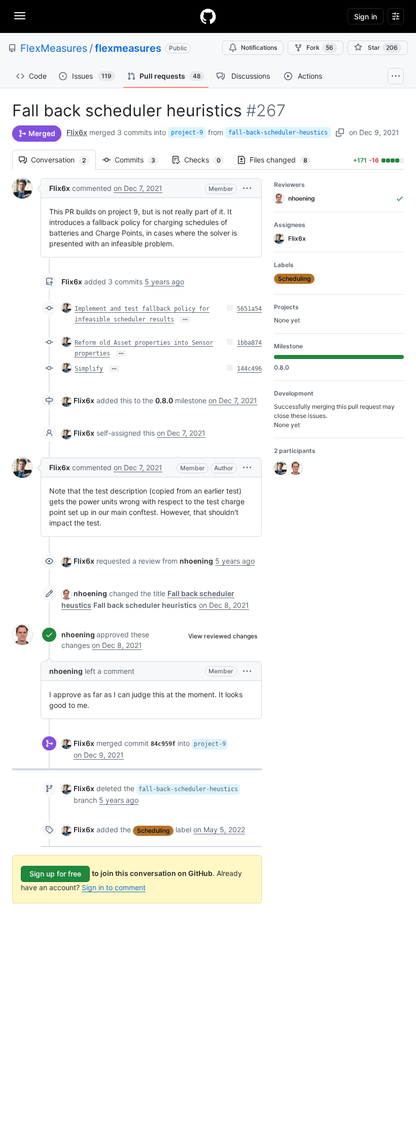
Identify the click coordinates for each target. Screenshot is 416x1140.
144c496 (249, 368)
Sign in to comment (114, 887)
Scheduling (153, 830)
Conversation (63, 159)
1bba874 (249, 342)
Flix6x (76, 132)
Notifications (259, 47)
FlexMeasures (53, 48)
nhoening (90, 593)
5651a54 (249, 308)
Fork (319, 47)
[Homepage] (208, 16)
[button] (247, 188)
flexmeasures (128, 48)
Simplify (89, 368)
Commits (140, 159)
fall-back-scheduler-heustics (278, 132)
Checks (207, 159)
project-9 (187, 132)
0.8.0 (164, 400)
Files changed (284, 159)
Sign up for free (55, 873)
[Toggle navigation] (19, 15)
